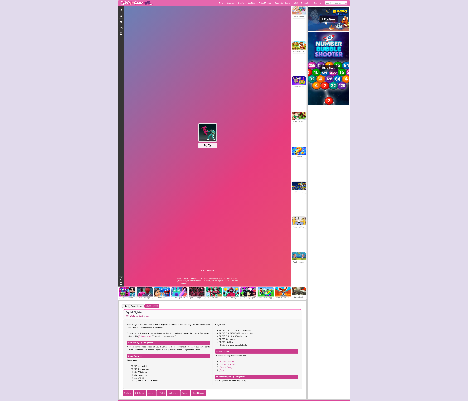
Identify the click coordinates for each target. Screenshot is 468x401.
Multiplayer (173, 393)
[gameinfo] (121, 28)
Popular (185, 393)
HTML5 (161, 393)
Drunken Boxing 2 (227, 364)
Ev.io (222, 370)
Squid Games (198, 393)
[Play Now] (328, 30)
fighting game (145, 336)
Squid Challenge (227, 361)
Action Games (136, 306)
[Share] (121, 10)
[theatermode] (121, 278)
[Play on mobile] (121, 34)
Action (151, 393)
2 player (127, 393)
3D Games (140, 393)
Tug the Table (225, 367)
